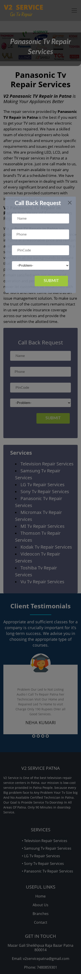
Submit (51, 281)
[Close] (69, 202)
